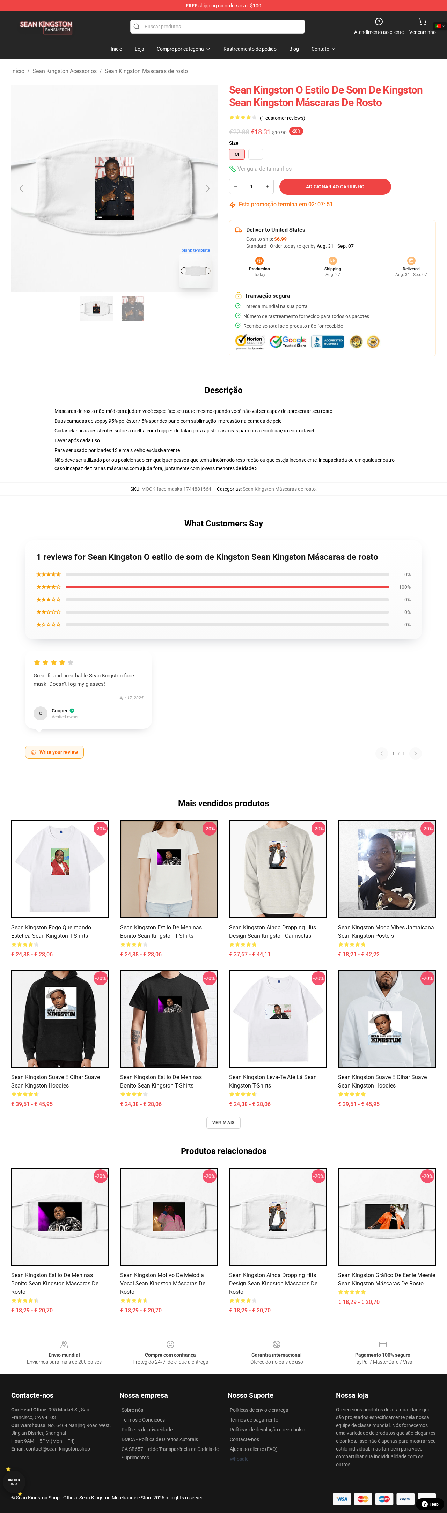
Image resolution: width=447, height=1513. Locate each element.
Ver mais (223, 1122)
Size (234, 143)
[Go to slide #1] (96, 308)
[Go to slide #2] (132, 308)
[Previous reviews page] (381, 753)
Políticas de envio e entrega (259, 1410)
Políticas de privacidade (147, 1429)
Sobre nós (132, 1410)
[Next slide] (207, 188)
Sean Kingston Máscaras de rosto (146, 71)
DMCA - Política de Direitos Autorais (160, 1439)
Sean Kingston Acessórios (64, 71)
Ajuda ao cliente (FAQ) (254, 1449)
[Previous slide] (22, 188)
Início (17, 71)
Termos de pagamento (254, 1420)
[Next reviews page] (415, 753)
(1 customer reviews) (282, 118)
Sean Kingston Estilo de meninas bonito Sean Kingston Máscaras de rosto (54, 1283)
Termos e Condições (143, 1420)
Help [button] (434, 1504)
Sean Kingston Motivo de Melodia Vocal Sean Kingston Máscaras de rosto (162, 1283)
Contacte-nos (244, 1439)
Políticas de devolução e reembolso (267, 1429)
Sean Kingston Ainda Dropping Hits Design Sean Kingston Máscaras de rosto (273, 1283)
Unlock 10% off (14, 1482)
